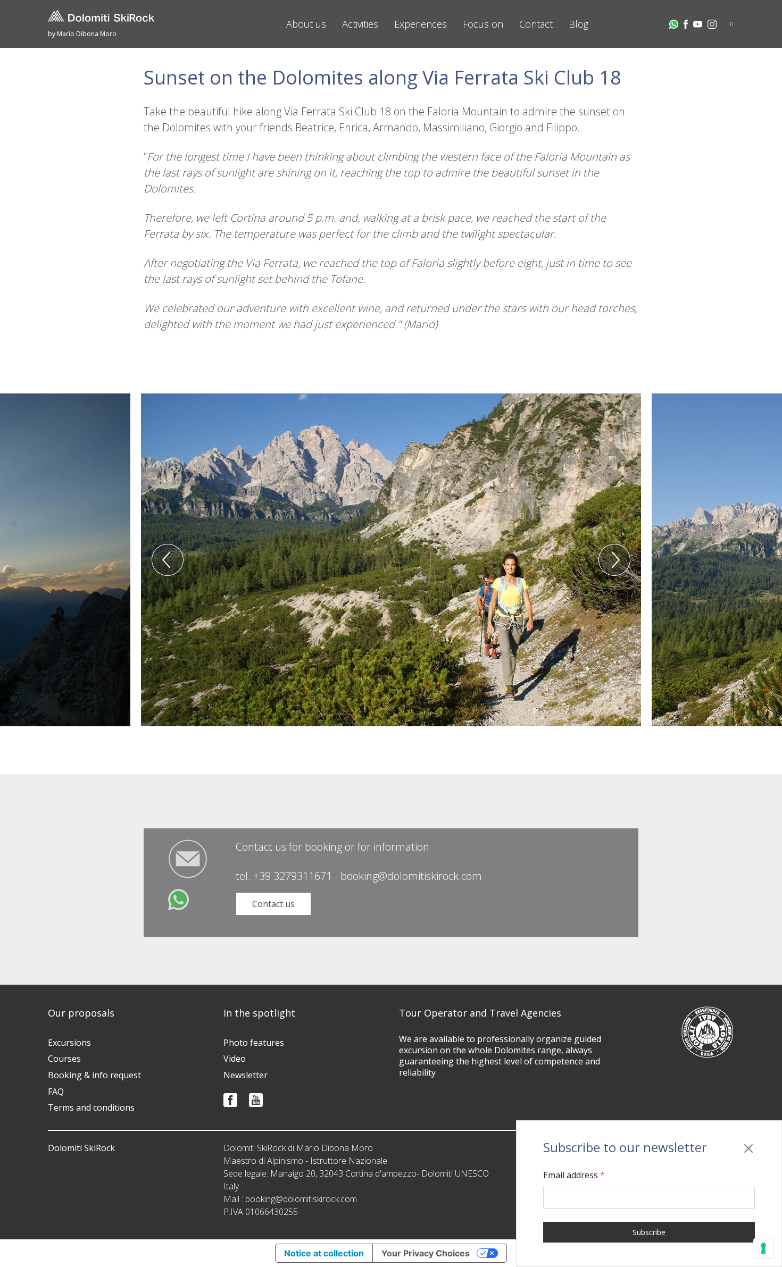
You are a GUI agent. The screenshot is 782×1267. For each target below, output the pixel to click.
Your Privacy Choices (425, 1253)
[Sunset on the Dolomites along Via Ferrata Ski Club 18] (391, 559)
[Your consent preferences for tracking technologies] (763, 1248)
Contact (536, 24)
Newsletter (245, 1075)
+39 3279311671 (292, 876)
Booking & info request (94, 1075)
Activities (360, 24)
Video (234, 1058)
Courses (64, 1058)
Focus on (483, 24)
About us (306, 24)
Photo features (253, 1042)
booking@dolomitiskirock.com (411, 876)
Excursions (69, 1042)
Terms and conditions (91, 1107)
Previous (168, 560)
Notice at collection (324, 1253)
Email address (574, 1175)
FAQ (56, 1091)
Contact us (273, 904)
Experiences (420, 24)
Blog (578, 24)
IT (732, 24)
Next (614, 560)
